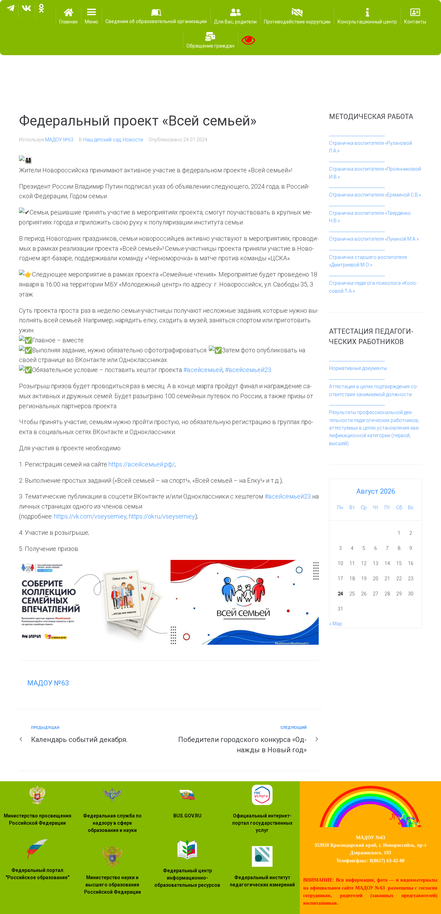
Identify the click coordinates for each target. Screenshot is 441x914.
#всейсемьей (203, 369)
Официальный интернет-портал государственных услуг (262, 823)
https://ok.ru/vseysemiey (162, 516)
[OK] (41, 10)
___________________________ (357, 134)
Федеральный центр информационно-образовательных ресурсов (187, 878)
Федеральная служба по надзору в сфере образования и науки (112, 823)
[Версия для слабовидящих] (248, 40)
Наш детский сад (102, 139)
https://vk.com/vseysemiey (90, 516)
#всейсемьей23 (248, 369)
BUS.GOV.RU (187, 815)
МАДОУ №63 (59, 139)
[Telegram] (10, 10)
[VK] (26, 10)
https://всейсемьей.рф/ (142, 464)
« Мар (335, 623)
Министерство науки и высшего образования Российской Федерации (112, 885)
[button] (91, 16)
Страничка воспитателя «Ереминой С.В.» (375, 195)
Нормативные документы (358, 368)
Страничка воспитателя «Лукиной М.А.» (374, 239)
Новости (133, 139)
